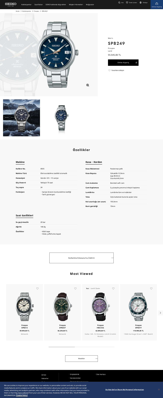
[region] (81, 390)
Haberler (45, 378)
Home (17, 11)
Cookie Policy (21, 395)
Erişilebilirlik (74, 374)
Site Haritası (101, 374)
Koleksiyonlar (26, 11)
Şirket (44, 375)
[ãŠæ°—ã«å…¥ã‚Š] (37, 288)
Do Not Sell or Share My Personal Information (124, 389)
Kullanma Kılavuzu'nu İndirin (81, 258)
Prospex (36, 11)
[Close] (159, 389)
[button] (121, 2)
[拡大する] (87, 85)
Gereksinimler (75, 378)
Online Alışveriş (123, 62)
